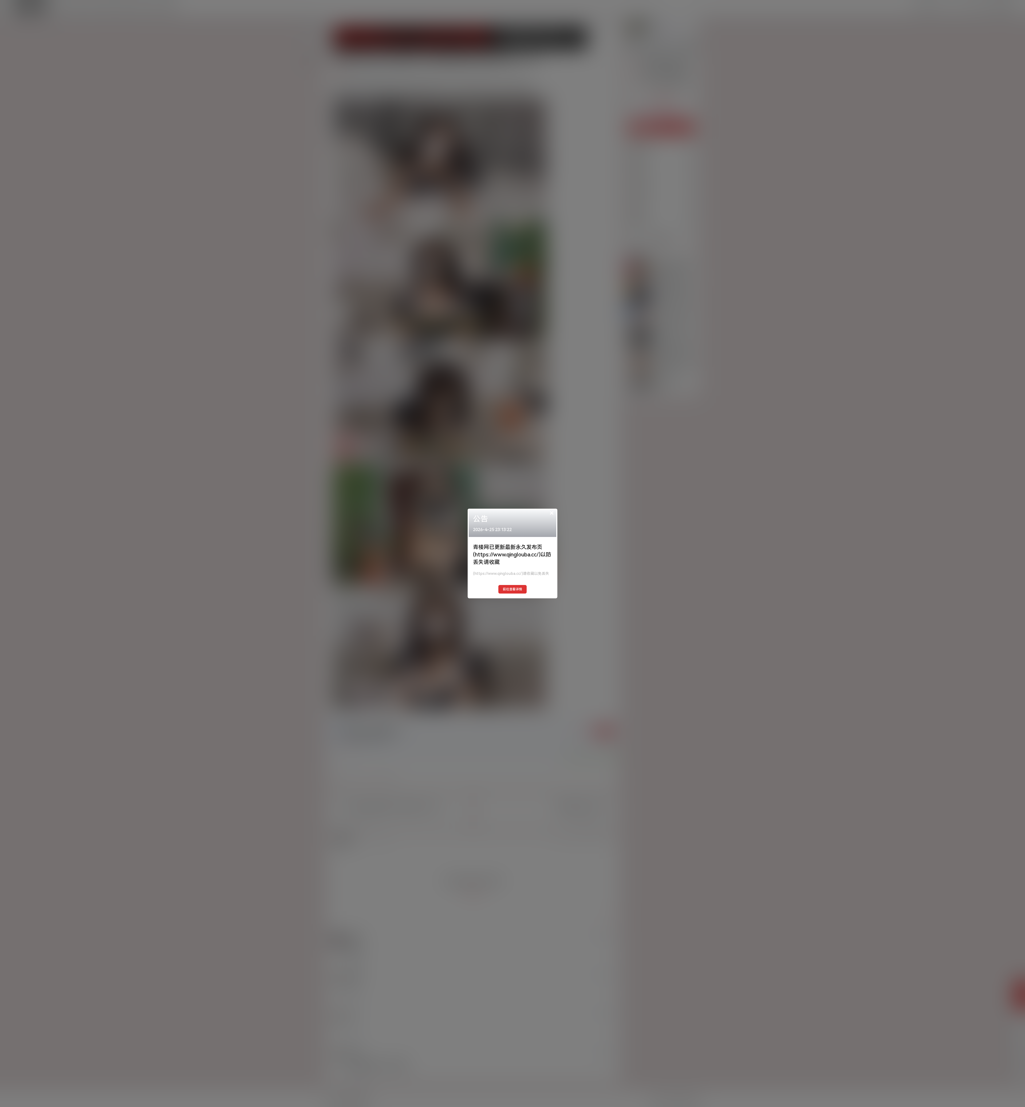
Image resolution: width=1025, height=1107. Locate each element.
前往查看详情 (512, 589)
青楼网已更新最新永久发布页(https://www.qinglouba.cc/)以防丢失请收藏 (512, 554)
